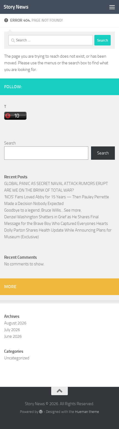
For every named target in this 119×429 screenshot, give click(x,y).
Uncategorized (16, 358)
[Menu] (112, 7)
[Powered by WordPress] (41, 411)
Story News (16, 7)
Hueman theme (87, 412)
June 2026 (13, 336)
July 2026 (12, 329)
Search (10, 143)
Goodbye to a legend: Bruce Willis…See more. (43, 210)
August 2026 (15, 323)
